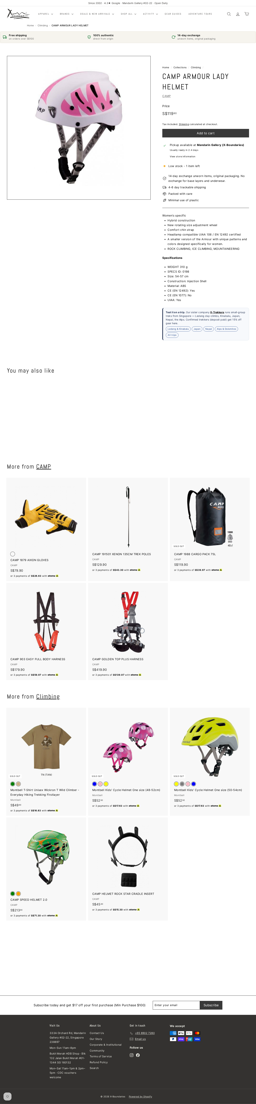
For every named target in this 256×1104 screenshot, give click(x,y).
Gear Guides (173, 13)
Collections (180, 67)
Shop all (127, 13)
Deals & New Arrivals (95, 13)
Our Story (96, 1039)
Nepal (208, 328)
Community (97, 1050)
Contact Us (97, 1033)
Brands (65, 13)
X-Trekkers (217, 312)
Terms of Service (101, 1056)
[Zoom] (78, 127)
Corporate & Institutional (106, 1044)
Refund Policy (99, 1062)
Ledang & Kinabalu (178, 328)
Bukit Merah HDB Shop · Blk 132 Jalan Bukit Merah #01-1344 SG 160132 (68, 1058)
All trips (172, 334)
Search (94, 1068)
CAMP (166, 96)
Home (30, 25)
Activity (149, 13)
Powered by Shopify (140, 1096)
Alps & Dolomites (226, 328)
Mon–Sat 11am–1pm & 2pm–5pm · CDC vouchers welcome (67, 1073)
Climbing (43, 25)
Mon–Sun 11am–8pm (63, 1047)
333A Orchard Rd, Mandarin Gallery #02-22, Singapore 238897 (68, 1037)
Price (166, 106)
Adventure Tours (200, 13)
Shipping (184, 124)
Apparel (44, 13)
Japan (197, 328)
